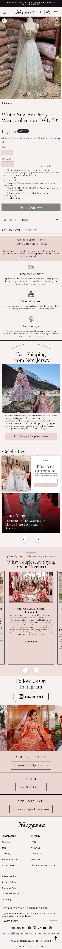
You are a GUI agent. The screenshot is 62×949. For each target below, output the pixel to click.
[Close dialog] (58, 458)
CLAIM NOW (46, 485)
